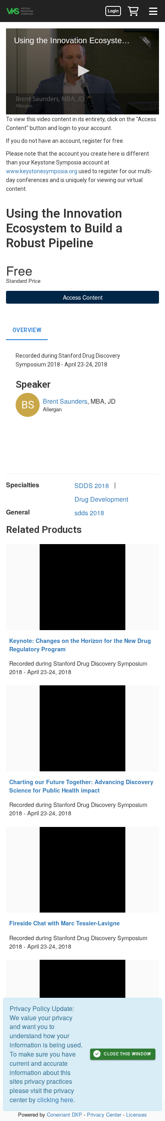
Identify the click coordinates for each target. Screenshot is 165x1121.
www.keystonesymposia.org (41, 171)
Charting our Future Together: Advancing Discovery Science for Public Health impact (81, 786)
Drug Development (101, 499)
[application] (82, 71)
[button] (133, 11)
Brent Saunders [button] (65, 401)
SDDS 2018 (91, 485)
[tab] (27, 330)
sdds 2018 (89, 512)
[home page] (30, 11)
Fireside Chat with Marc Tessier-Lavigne (64, 923)
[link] (113, 11)
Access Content (83, 297)
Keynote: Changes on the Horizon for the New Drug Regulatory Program (80, 645)
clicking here (55, 1099)
